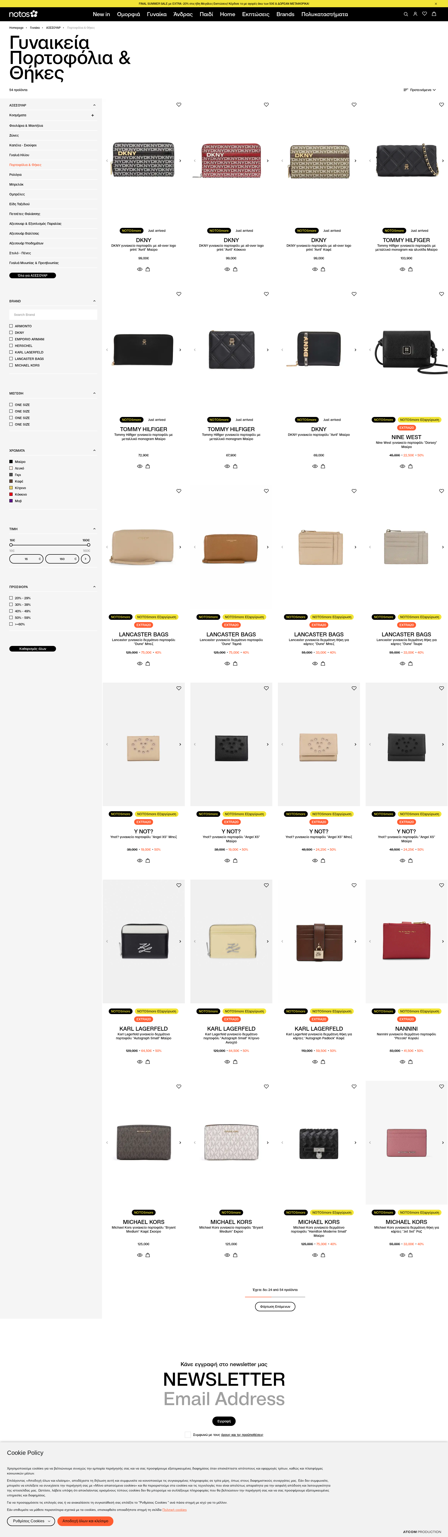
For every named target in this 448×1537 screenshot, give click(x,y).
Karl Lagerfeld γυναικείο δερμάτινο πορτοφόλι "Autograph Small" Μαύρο (143, 1036)
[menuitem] (102, 14)
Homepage (16, 27)
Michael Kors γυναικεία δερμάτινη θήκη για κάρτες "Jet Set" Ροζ (406, 1230)
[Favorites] (424, 14)
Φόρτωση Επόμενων (275, 1306)
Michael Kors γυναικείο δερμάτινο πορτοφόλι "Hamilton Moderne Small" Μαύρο (319, 1232)
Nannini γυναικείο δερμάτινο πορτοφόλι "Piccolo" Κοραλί (406, 1036)
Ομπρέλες (17, 194)
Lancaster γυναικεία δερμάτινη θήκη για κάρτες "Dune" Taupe (407, 642)
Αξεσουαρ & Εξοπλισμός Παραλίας (35, 224)
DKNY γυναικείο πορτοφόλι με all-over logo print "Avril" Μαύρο (143, 248)
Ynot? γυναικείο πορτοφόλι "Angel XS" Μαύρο (231, 839)
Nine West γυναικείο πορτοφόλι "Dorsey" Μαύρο (406, 445)
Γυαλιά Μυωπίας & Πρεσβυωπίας (34, 263)
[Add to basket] (148, 269)
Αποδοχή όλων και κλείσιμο (85, 1521)
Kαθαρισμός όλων (32, 649)
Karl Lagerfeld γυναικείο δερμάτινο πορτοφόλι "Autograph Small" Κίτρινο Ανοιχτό (231, 1038)
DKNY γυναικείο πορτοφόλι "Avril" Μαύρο (319, 435)
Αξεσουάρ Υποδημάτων (26, 243)
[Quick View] (140, 269)
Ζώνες (14, 135)
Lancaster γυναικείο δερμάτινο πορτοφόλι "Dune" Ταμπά (231, 642)
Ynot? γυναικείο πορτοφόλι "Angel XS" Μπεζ (143, 837)
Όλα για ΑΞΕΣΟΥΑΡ (32, 275)
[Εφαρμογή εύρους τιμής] (85, 559)
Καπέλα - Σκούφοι (23, 145)
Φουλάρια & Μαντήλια (26, 125)
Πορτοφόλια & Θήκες (25, 165)
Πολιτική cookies (174, 1510)
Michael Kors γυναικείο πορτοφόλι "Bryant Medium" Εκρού (231, 1230)
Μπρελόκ (16, 184)
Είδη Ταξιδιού (19, 204)
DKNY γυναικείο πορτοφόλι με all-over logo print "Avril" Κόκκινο (231, 248)
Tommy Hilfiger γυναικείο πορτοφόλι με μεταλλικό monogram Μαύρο (143, 437)
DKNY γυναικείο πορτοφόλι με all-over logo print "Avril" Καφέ (319, 248)
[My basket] (434, 14)
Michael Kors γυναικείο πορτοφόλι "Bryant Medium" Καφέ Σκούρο (144, 1230)
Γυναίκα (35, 27)
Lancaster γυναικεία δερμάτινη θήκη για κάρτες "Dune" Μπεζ (319, 642)
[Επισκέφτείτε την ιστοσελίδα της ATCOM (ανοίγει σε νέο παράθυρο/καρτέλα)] (422, 1531)
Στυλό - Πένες (20, 253)
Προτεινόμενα (420, 90)
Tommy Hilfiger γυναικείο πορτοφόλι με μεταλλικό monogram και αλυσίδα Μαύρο (406, 248)
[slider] (11, 544)
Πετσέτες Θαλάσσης (24, 214)
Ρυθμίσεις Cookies (28, 1521)
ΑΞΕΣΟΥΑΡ (53, 27)
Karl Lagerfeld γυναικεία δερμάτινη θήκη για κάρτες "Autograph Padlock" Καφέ (319, 1036)
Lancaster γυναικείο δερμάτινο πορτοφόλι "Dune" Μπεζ (143, 642)
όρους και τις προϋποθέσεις (242, 1435)
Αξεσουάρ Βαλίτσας (24, 233)
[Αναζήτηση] (406, 14)
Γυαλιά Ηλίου (19, 155)
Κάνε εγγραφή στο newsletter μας (224, 1364)
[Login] (415, 14)
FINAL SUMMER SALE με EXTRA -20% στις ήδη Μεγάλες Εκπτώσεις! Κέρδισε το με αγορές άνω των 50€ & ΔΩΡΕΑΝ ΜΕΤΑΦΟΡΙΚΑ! (224, 3)
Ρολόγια (15, 175)
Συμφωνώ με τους (228, 1435)
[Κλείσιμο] (436, 4)
